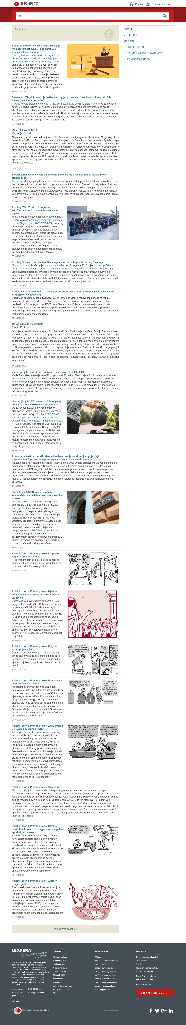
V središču (131, 35)
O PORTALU (142, 951)
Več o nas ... (17, 1001)
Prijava (139, 4)
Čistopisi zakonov (60, 957)
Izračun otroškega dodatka (106, 971)
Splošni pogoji (142, 964)
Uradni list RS (59, 975)
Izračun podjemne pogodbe (106, 982)
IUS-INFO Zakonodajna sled (106, 961)
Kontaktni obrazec (143, 984)
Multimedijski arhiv (137, 59)
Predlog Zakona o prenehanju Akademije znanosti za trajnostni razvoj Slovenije (57, 262)
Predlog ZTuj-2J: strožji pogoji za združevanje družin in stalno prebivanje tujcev (35, 210)
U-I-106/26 (30, 504)
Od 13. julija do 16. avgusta (27, 324)
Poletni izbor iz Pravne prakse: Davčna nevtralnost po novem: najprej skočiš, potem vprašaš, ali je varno (38, 829)
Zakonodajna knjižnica (62, 986)
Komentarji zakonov (61, 961)
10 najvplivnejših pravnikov (143, 53)
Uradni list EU (59, 979)
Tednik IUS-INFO (134, 47)
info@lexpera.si (37, 993)
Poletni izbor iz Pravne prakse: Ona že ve (36, 787)
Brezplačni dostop (161, 4)
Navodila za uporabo (144, 971)
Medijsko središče (61, 990)
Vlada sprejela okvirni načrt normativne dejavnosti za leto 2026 (48, 372)
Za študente (141, 961)
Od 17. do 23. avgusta (24, 129)
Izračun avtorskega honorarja (107, 975)
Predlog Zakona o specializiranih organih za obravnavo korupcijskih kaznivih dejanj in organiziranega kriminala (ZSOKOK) (35, 58)
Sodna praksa (59, 964)
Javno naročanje (60, 971)
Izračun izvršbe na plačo (105, 968)
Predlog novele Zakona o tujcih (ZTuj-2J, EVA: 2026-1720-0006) (46, 103)
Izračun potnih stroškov (105, 979)
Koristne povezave (102, 990)
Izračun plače (100, 964)
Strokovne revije (60, 968)
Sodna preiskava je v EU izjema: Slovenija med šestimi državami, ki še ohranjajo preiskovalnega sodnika (36, 48)
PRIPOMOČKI (101, 951)
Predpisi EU (58, 982)
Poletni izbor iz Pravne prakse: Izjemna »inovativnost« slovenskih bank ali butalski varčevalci (36, 594)
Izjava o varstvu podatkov (147, 968)
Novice (128, 29)
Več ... (56, 993)
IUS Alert (98, 957)
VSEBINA (57, 951)
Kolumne (129, 41)
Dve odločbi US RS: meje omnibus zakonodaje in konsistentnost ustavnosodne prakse (37, 495)
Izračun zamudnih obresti (105, 986)
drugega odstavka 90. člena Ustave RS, (33, 530)
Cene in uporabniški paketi (147, 957)
